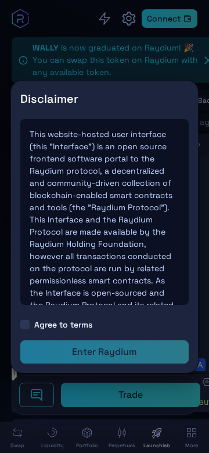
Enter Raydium (104, 352)
